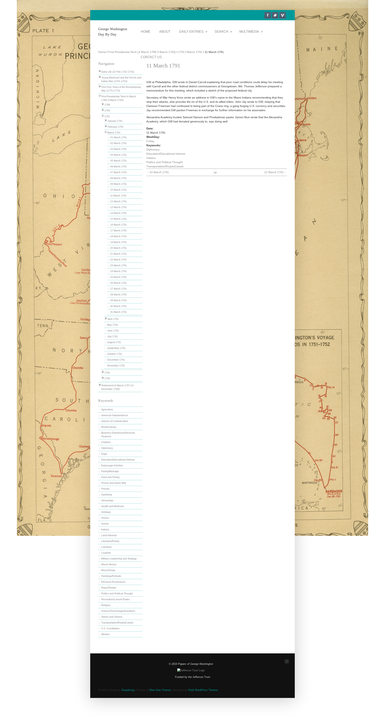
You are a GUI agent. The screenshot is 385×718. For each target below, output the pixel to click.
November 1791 (116, 365)
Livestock (106, 547)
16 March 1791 (118, 224)
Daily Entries (191, 31)
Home (145, 31)
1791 (181, 52)
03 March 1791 (118, 149)
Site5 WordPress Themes (203, 690)
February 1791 (115, 126)
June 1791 (113, 330)
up (215, 172)
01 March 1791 (118, 137)
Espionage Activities (112, 465)
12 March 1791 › (274, 172)
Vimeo (282, 15)
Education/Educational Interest (118, 459)
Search (221, 31)
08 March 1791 (118, 178)
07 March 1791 (118, 172)
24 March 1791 (118, 271)
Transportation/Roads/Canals (117, 622)
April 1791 (113, 319)
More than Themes (160, 690)
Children (106, 442)
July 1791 (112, 336)
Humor (105, 523)
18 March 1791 (118, 236)
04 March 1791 (118, 155)
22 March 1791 (118, 259)
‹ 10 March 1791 (158, 172)
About (164, 31)
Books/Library (108, 427)
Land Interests (109, 535)
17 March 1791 (118, 230)
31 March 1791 (118, 312)
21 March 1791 (118, 253)
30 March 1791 (118, 306)
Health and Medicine (112, 506)
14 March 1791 (118, 213)
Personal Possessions (113, 582)
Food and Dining (110, 477)
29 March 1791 (118, 300)
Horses (105, 518)
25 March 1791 (118, 277)
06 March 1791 (118, 166)
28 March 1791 (118, 294)
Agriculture (107, 409)
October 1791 (114, 354)
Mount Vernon (109, 564)
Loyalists (106, 552)
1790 (107, 110)
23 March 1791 (118, 265)
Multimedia (249, 31)
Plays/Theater (108, 587)
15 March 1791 (118, 219)
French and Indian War (113, 483)
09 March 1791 (118, 184)
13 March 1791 (118, 207)
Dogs (104, 454)
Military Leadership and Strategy (119, 558)
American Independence (114, 415)
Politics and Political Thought (117, 593)
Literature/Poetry (110, 541)
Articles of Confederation (114, 421)
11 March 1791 (118, 195)
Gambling (106, 494)
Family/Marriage (110, 471)
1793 (107, 378)
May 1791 (112, 324)
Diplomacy (107, 448)
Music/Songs (108, 570)
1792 (107, 372)
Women (105, 634)
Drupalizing (128, 690)
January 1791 (115, 121)
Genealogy (107, 500)
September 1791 (116, 348)
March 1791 (194, 52)
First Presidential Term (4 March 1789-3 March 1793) (142, 52)
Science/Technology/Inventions (118, 611)
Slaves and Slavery (111, 616)
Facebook (267, 15)
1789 (107, 104)
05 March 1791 (118, 160)
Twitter (275, 15)
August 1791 (114, 342)
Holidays (106, 512)
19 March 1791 (118, 242)
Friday (150, 141)
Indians (105, 529)
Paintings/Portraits (111, 576)
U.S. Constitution (110, 628)
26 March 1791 (118, 283)
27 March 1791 (118, 288)
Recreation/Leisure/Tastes (115, 599)
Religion (105, 605)
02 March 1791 (118, 143)
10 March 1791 (118, 189)
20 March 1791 (118, 248)
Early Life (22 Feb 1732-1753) (117, 71)
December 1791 (116, 359)
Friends (105, 488)
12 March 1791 (118, 201)
